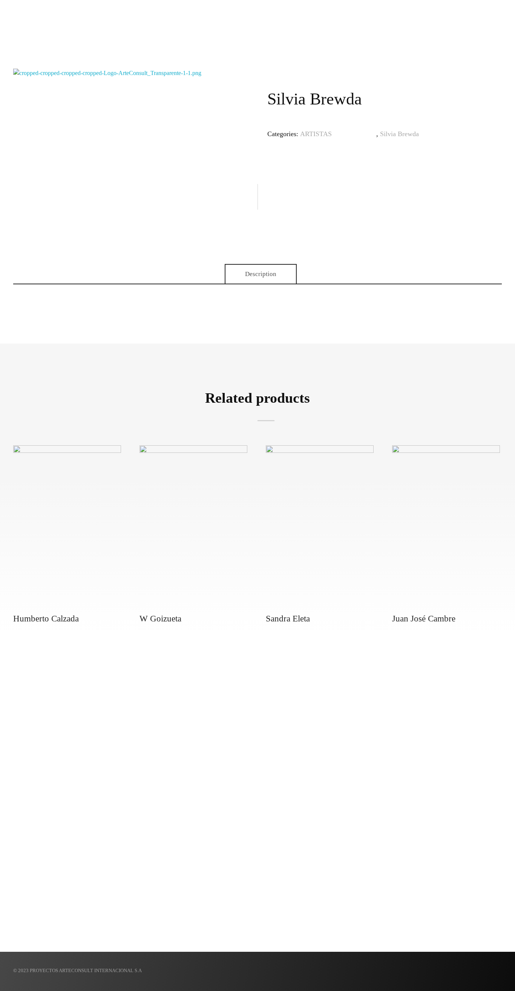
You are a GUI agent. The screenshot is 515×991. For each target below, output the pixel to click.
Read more (69, 462)
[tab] (261, 274)
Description (260, 274)
